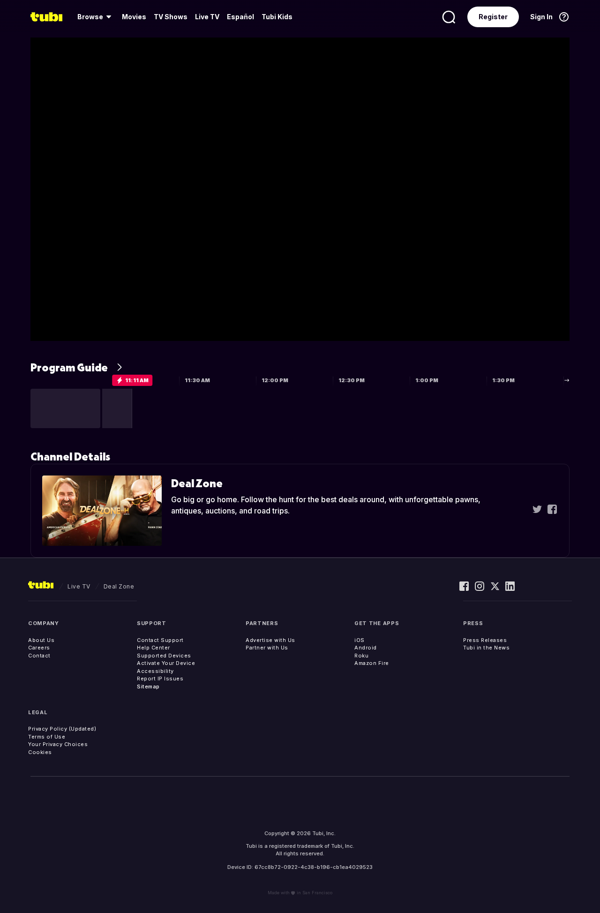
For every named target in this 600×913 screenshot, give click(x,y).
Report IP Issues (160, 678)
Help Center (153, 647)
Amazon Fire (371, 663)
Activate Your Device (166, 663)
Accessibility (155, 671)
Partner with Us (267, 647)
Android (365, 647)
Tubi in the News (486, 647)
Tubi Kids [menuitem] (277, 17)
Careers (39, 647)
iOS (359, 640)
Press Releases (485, 640)
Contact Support (160, 640)
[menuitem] (96, 17)
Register (493, 17)
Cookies (40, 752)
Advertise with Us (270, 640)
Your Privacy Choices (58, 744)
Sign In (541, 17)
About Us (41, 640)
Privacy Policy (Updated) (62, 728)
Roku (361, 655)
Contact (39, 655)
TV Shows (171, 17)
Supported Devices (164, 655)
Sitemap (148, 686)
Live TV (207, 17)
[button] (65, 408)
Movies (134, 17)
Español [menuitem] (240, 17)
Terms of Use (46, 736)
